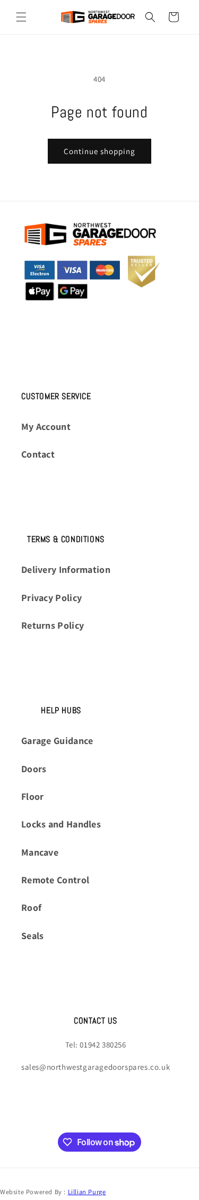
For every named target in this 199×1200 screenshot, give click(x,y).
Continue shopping (99, 151)
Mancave (39, 852)
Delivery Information (65, 569)
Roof (31, 907)
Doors (34, 769)
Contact (38, 454)
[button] (21, 17)
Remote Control (55, 880)
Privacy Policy (51, 597)
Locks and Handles (61, 824)
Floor (32, 796)
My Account (46, 426)
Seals (32, 935)
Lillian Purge (87, 1191)
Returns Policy (52, 625)
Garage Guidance (57, 740)
